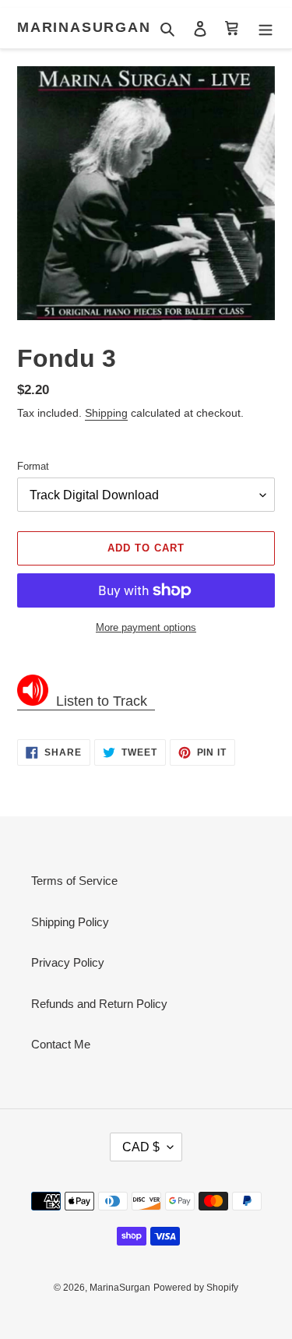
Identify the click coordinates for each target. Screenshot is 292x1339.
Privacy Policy (67, 962)
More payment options (146, 627)
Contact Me (60, 1044)
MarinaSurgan (84, 27)
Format (33, 466)
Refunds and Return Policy (99, 1003)
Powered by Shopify (195, 1287)
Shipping (106, 413)
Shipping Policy (70, 921)
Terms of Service (74, 880)
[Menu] (265, 28)
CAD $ (141, 1147)
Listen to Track (101, 701)
